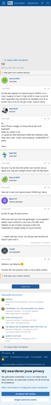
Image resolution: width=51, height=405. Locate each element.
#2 (49, 119)
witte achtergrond (13, 317)
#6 (49, 259)
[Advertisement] (25, 33)
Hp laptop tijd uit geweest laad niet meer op (26, 326)
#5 (49, 209)
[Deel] (45, 88)
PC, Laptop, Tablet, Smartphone (18, 332)
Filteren (9, 299)
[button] (13, 353)
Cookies (7, 353)
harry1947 (8, 68)
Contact (5, 357)
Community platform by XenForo (23, 364)
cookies (28, 376)
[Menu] (4, 3)
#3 (49, 163)
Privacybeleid (36, 357)
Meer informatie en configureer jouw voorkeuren (24, 387)
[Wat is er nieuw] (42, 3)
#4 (49, 187)
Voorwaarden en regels (19, 357)
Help (46, 357)
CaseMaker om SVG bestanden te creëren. (25, 308)
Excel (7, 304)
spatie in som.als (13, 335)
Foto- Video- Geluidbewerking (17, 322)
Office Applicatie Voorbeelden (17, 313)
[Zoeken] (47, 3)
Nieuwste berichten (12, 294)
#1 (49, 88)
